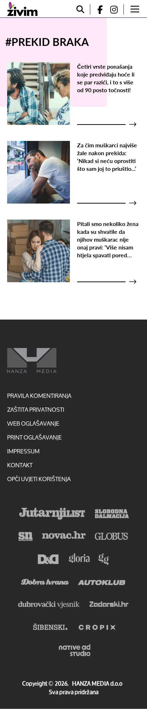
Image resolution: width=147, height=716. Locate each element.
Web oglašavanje (33, 423)
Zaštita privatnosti (35, 409)
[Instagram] (117, 9)
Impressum (23, 451)
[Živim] (22, 9)
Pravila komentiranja (39, 395)
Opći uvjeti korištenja (39, 479)
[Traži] (80, 9)
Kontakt (19, 465)
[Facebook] (97, 9)
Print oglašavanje (34, 437)
